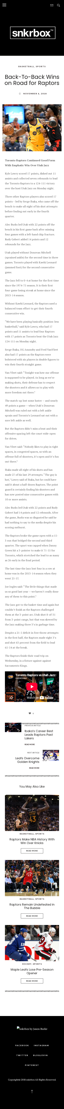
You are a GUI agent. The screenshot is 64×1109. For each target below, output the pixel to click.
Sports (41, 66)
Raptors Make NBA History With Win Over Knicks (32, 841)
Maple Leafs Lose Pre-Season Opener (32, 971)
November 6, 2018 (35, 93)
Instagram (41, 1045)
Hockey (27, 964)
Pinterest (32, 1065)
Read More (32, 851)
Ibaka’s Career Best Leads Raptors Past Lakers (39, 734)
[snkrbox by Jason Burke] (32, 32)
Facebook (22, 1045)
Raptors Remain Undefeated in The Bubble (32, 906)
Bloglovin (40, 1055)
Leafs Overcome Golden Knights (27, 760)
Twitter (22, 1055)
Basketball (26, 66)
